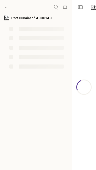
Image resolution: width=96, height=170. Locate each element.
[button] (80, 7)
